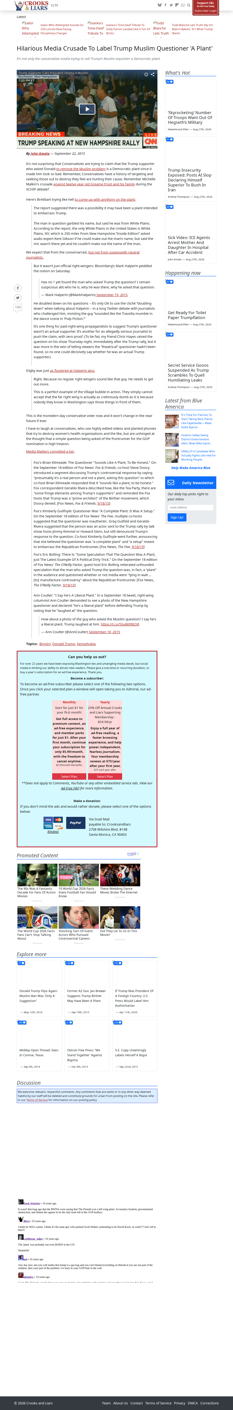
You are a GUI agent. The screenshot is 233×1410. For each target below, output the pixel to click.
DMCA (193, 1403)
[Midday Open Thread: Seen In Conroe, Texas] (39, 1032)
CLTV (54, 5)
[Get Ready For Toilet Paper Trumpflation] (190, 293)
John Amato (40, 153)
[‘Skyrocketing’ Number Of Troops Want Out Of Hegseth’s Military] (190, 93)
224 (116, 1022)
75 (19, 963)
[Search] (189, 5)
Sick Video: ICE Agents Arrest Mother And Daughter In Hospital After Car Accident (189, 245)
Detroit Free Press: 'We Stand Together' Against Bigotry (84, 1055)
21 (67, 1022)
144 (68, 963)
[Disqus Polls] (87, 1149)
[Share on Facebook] (17, 288)
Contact (136, 1403)
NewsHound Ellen (178, 129)
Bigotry (45, 643)
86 (168, 81)
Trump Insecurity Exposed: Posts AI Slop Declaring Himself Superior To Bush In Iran (190, 179)
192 (116, 963)
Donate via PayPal (75, 823)
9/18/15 (103, 503)
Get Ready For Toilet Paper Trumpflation (187, 315)
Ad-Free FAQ (70, 788)
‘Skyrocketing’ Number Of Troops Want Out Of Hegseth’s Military (190, 117)
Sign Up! (177, 517)
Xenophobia (86, 643)
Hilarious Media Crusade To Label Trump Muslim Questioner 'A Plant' (115, 48)
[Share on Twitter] (17, 297)
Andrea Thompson (179, 196)
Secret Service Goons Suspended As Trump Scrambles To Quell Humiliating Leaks (188, 372)
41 (168, 139)
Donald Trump (63, 643)
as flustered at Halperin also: (72, 370)
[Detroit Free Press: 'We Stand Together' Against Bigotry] (87, 1032)
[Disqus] (87, 1240)
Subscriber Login (206, 10)
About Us (120, 1403)
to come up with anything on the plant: (105, 199)
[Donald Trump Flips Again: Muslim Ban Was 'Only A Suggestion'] (39, 973)
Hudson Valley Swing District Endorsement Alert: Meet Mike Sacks (195, 439)
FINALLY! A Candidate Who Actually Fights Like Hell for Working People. (198, 455)
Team (106, 1403)
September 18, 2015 (104, 632)
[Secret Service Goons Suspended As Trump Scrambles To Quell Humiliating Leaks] (190, 346)
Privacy (179, 1403)
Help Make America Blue (190, 467)
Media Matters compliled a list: (50, 451)
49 (168, 206)
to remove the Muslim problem (80, 169)
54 (168, 334)
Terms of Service (37, 1100)
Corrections (209, 1403)
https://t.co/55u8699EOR (120, 624)
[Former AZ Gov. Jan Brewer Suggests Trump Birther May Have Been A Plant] (87, 973)
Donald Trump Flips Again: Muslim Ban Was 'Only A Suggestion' (38, 996)
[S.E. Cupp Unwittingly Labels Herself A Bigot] (135, 1032)
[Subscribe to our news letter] (183, 5)
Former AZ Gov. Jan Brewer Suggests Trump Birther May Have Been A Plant (86, 996)
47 (168, 281)
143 (18, 307)
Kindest (53, 831)
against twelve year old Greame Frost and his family (94, 184)
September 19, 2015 (112, 294)
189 (20, 1022)
